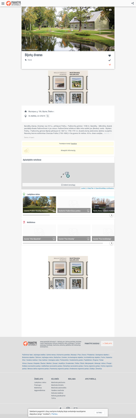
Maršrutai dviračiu (57, 385)
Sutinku (99, 413)
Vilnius (24, 363)
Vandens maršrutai (57, 390)
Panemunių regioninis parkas (59, 369)
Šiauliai (43, 363)
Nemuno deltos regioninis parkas (38, 369)
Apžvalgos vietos (47, 357)
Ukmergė (97, 363)
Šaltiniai (38, 357)
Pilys (79, 355)
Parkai (101, 360)
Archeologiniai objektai (75, 357)
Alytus (103, 363)
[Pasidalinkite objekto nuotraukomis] (109, 10)
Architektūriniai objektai (92, 357)
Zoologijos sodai (53, 360)
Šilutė (82, 363)
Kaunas (30, 363)
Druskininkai (70, 363)
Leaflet (83, 188)
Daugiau (106, 133)
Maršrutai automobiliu (58, 388)
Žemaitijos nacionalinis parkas (73, 366)
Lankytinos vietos (40, 382)
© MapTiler (90, 188)
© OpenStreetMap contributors (104, 188)
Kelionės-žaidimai (57, 393)
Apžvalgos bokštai (39, 355)
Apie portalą (90, 379)
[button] (68, 29)
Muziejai (73, 355)
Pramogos (37, 385)
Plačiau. (54, 414)
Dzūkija (92, 369)
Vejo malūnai (43, 360)
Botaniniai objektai (28, 357)
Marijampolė (89, 363)
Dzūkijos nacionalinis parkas (31, 366)
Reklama (72, 379)
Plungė (109, 363)
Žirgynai (95, 360)
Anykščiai (62, 363)
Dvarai (84, 355)
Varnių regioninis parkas (92, 366)
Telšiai (77, 363)
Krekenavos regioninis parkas (79, 369)
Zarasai (55, 363)
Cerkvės (64, 357)
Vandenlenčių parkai (76, 360)
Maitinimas (38, 388)
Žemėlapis (38, 379)
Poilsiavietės (64, 360)
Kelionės (55, 379)
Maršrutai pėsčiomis (58, 382)
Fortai (103, 357)
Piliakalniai (90, 355)
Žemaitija (99, 369)
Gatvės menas (51, 355)
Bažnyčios (57, 357)
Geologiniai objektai (102, 355)
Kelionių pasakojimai (58, 396)
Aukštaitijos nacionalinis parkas (52, 366)
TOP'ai (53, 398)
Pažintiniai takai (27, 355)
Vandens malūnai (32, 360)
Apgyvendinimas (39, 390)
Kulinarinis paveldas (63, 355)
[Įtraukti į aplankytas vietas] (109, 60)
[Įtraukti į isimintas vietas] (109, 55)
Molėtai (49, 363)
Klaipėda (36, 363)
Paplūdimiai (88, 360)
